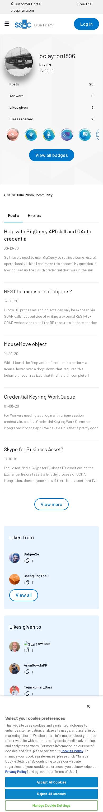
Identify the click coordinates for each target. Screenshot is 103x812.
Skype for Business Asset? (33, 449)
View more (51, 504)
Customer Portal (27, 4)
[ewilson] (31, 650)
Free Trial (85, 4)
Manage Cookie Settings (51, 805)
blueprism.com (22, 10)
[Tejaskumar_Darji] (32, 694)
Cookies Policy (71, 751)
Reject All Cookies (51, 794)
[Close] (88, 706)
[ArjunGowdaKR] (30, 672)
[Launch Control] (48, 134)
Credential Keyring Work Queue (39, 396)
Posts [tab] (13, 215)
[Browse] (9, 24)
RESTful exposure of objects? (38, 291)
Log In (86, 24)
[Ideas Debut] (31, 134)
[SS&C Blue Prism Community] (34, 24)
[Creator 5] (66, 134)
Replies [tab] (34, 215)
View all (24, 595)
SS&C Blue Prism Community (30, 195)
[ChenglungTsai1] (31, 582)
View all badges (51, 155)
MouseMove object (25, 344)
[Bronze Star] (13, 134)
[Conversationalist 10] (84, 134)
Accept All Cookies (51, 782)
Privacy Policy (15, 771)
